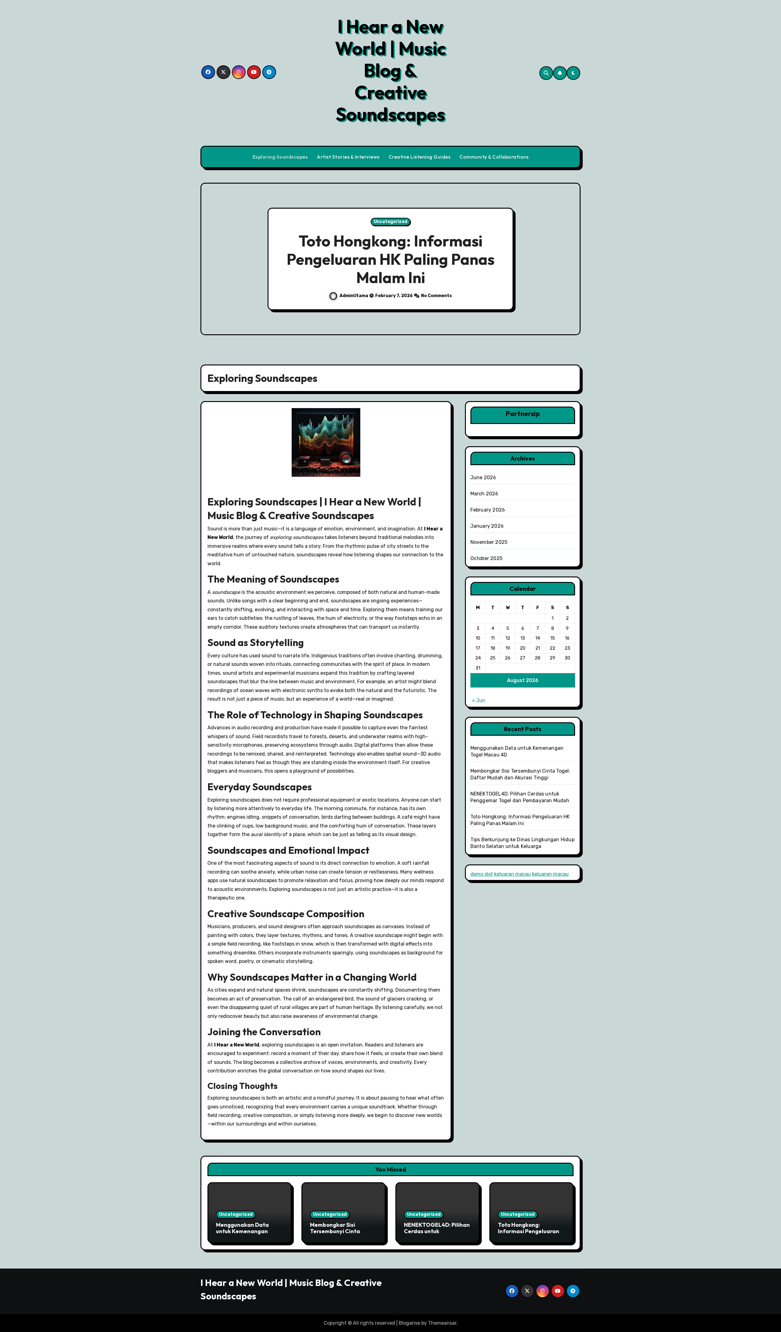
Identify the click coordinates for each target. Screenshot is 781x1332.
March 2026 (484, 494)
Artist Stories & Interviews (348, 157)
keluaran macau (512, 874)
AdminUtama (354, 295)
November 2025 (489, 542)
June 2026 (483, 477)
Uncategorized (390, 221)
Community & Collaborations (493, 157)
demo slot (481, 874)
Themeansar (442, 1323)
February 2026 (487, 510)
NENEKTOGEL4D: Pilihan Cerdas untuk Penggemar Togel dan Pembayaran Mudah (437, 1234)
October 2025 (486, 558)
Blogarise (409, 1323)
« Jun (478, 700)
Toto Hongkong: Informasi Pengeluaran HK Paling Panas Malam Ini (391, 259)
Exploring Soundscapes (280, 157)
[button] (570, 259)
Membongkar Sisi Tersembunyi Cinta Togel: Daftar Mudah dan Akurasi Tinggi (343, 1234)
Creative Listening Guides (420, 157)
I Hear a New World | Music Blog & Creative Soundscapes (390, 70)
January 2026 (487, 526)
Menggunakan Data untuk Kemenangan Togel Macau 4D (242, 1231)
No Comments (436, 295)
